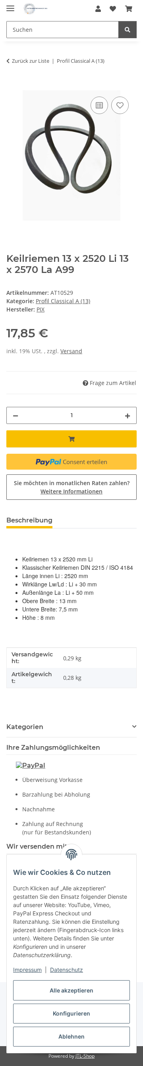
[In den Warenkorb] (12, 85)
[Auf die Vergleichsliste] (99, 105)
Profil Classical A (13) (63, 301)
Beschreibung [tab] (29, 520)
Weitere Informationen (71, 491)
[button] (98, 9)
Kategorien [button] (24, 727)
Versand (71, 351)
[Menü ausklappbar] (10, 5)
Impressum (27, 969)
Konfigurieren (71, 1013)
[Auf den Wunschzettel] (120, 105)
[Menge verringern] (15, 415)
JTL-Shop (85, 1055)
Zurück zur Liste (30, 60)
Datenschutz (66, 969)
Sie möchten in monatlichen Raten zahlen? (71, 487)
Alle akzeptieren (71, 990)
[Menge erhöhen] (127, 415)
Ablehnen (71, 1036)
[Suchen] (127, 29)
